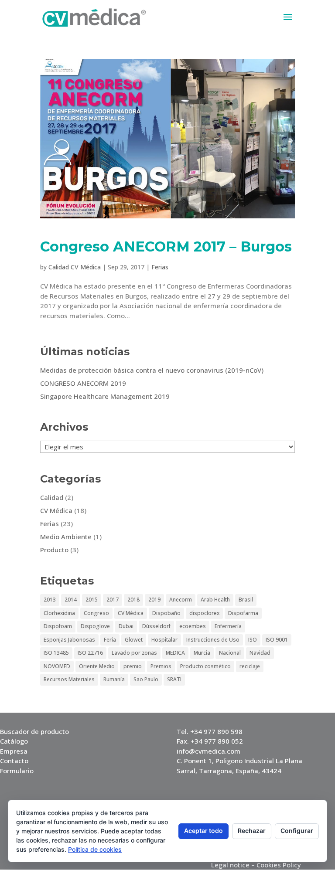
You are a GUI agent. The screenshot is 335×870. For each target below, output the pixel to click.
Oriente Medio (97, 666)
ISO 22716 (90, 652)
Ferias (159, 267)
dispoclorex (204, 613)
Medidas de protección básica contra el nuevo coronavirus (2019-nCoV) (151, 370)
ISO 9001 (277, 639)
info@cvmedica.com (208, 751)
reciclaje (249, 666)
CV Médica (56, 510)
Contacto (14, 760)
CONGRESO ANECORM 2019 (83, 383)
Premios (160, 666)
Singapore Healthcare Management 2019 (105, 396)
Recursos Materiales (69, 679)
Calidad (51, 497)
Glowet (134, 639)
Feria (110, 639)
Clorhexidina (59, 613)
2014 (71, 599)
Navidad (260, 652)
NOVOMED (57, 666)
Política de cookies (95, 849)
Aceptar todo (203, 830)
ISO (252, 639)
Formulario (17, 770)
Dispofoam (58, 626)
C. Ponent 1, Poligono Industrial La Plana (239, 760)
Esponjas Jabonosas (69, 639)
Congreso (96, 613)
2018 (133, 599)
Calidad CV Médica (74, 267)
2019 (154, 599)
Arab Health (215, 599)
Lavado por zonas (134, 652)
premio (132, 666)
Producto (54, 549)
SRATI (174, 679)
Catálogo (14, 741)
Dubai (126, 626)
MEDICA (175, 652)
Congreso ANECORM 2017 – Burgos (166, 246)
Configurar (296, 830)
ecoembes (192, 626)
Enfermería (228, 626)
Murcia (202, 652)
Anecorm (180, 599)
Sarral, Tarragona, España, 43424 (229, 770)
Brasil (246, 599)
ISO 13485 (56, 652)
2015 (91, 599)
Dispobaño (166, 613)
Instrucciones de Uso (212, 639)
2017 (112, 599)
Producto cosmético (205, 666)
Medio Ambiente (66, 536)
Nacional (230, 652)
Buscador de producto (34, 731)
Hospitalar (164, 639)
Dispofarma (243, 613)
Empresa (13, 751)
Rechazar (252, 830)
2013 (50, 599)
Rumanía (114, 679)
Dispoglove (95, 626)
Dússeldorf (156, 626)
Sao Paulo (145, 679)
